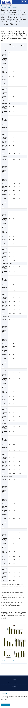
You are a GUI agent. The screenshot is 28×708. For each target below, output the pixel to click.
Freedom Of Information (14, 683)
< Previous (4, 661)
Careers (14, 686)
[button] (22, 1)
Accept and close (5, 704)
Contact (14, 679)
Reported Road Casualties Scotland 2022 (10, 7)
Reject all (13, 704)
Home (2, 5)
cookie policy (15, 702)
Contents (9, 661)
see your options (21, 704)
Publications (7, 5)
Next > (14, 661)
